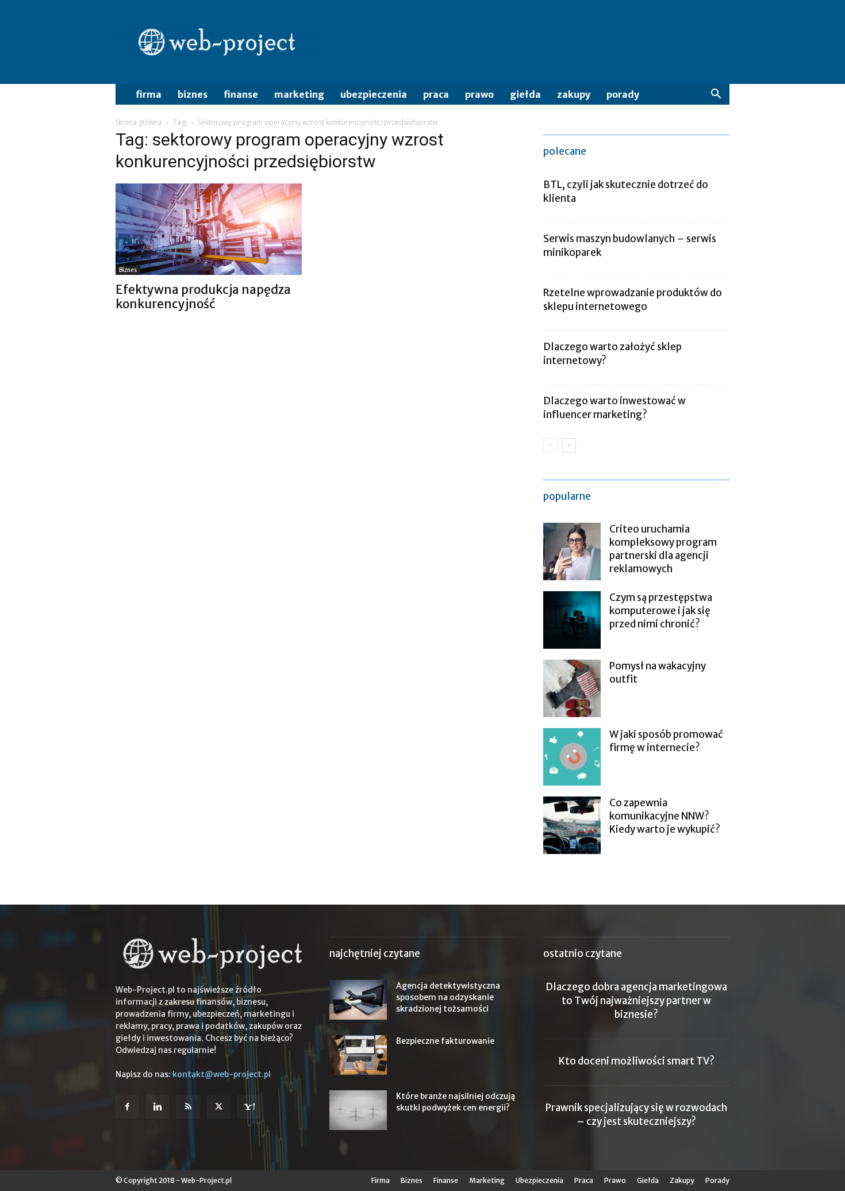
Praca (436, 94)
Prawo (479, 94)
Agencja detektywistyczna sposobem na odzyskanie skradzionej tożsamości (448, 997)
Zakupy (573, 94)
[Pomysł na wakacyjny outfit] (572, 688)
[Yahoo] (248, 1107)
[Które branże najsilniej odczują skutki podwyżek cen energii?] (358, 1110)
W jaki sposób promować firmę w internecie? (666, 741)
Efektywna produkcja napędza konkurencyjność (203, 297)
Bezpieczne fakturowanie (445, 1041)
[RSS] (187, 1107)
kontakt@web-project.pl (221, 1074)
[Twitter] (218, 1107)
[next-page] (569, 445)
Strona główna (139, 122)
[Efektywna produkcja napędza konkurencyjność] (209, 229)
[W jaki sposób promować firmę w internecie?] (572, 757)
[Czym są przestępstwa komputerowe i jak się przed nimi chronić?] (572, 620)
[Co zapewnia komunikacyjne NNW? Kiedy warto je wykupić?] (572, 825)
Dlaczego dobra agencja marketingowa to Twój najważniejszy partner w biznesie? (636, 1001)
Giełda (525, 94)
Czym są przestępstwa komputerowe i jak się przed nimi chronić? (660, 610)
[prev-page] (550, 445)
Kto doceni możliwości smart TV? (637, 1061)
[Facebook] (127, 1107)
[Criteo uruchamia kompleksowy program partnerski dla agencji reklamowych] (572, 551)
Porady (622, 94)
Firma (149, 94)
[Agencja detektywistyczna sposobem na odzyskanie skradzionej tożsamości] (358, 1000)
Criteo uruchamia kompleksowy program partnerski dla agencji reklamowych (663, 549)
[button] (715, 95)
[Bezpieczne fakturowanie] (358, 1055)
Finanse (241, 94)
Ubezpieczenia (373, 94)
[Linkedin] (157, 1107)
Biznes (193, 94)
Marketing (299, 94)
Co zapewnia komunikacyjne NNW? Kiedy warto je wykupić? (664, 816)
